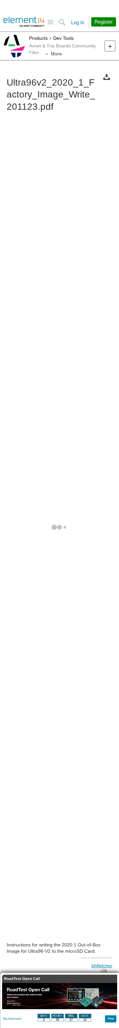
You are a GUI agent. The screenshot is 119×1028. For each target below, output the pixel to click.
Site (50, 22)
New (109, 45)
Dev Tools (63, 38)
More (56, 53)
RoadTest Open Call (22, 979)
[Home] (24, 22)
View (111, 1018)
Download (106, 77)
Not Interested (12, 1018)
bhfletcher (102, 965)
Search (62, 22)
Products (38, 38)
